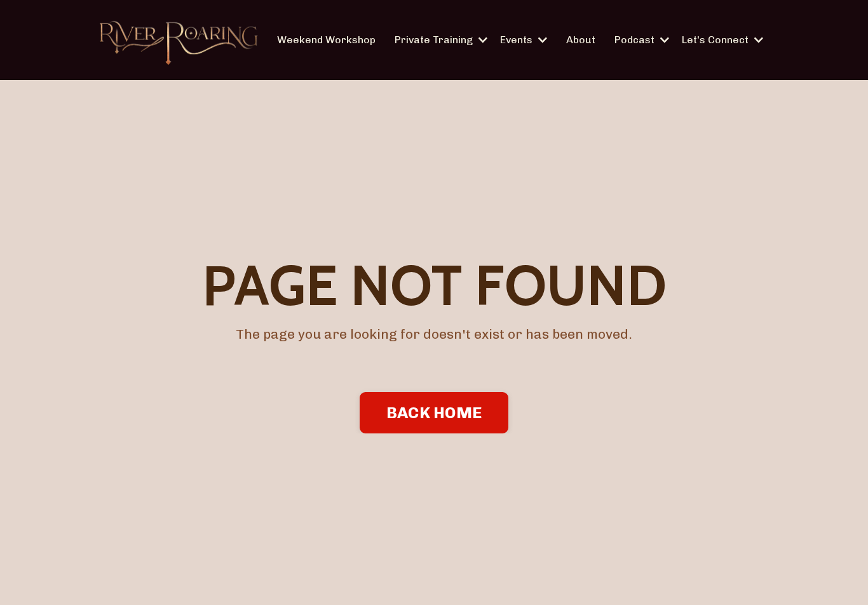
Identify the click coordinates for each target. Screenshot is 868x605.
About (580, 40)
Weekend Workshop (326, 40)
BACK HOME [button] (434, 412)
